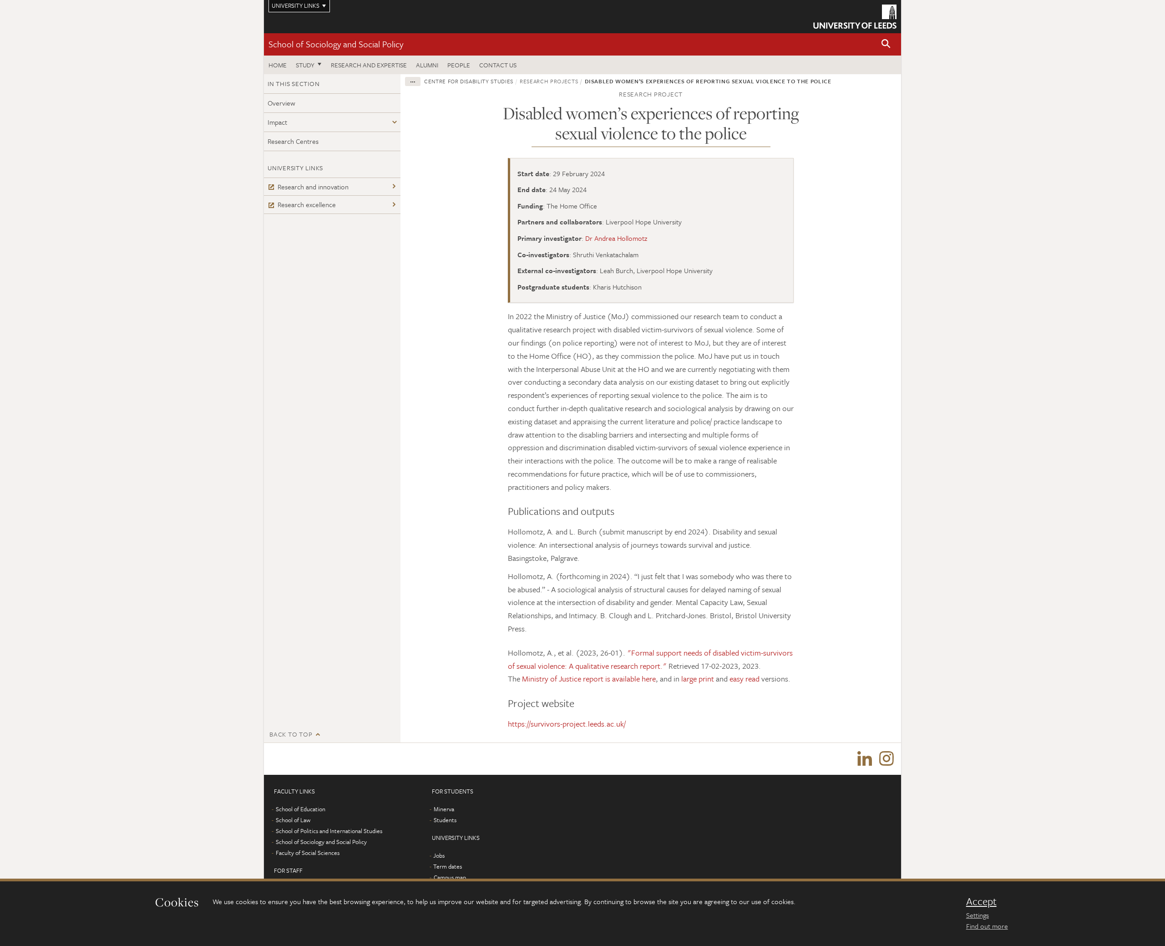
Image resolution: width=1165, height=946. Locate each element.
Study (305, 65)
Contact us (498, 65)
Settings (977, 915)
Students (445, 819)
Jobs (439, 855)
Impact (277, 122)
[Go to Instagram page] (886, 759)
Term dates (447, 866)
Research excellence (307, 204)
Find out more (987, 926)
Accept (981, 901)
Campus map (450, 877)
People (458, 65)
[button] (886, 44)
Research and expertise (369, 65)
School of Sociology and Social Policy (335, 44)
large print (697, 678)
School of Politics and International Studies (329, 830)
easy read (744, 678)
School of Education (300, 809)
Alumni (427, 65)
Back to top (290, 734)
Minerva (444, 809)
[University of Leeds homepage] (855, 17)
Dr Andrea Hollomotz (616, 238)
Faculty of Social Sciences (307, 852)
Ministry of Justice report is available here (589, 678)
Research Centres (293, 141)
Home (277, 65)
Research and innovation (313, 187)
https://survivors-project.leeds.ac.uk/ (567, 723)
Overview (281, 103)
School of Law (293, 819)
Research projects (549, 81)
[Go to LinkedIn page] (864, 759)
